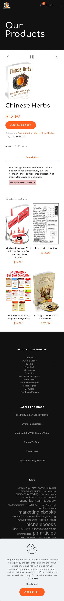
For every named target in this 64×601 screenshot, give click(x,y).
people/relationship (45, 528)
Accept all (32, 592)
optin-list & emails (23, 528)
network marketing (27, 520)
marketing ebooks (37, 512)
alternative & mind (44, 488)
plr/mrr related (24, 534)
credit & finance (28, 497)
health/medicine (16, 505)
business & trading (27, 494)
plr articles (44, 533)
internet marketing (41, 505)
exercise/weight (47, 497)
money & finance (21, 516)
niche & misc (19, 136)
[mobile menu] (59, 5)
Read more (32, 584)
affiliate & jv (24, 488)
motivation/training (44, 516)
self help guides (47, 537)
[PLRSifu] (6, 5)
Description (32, 157)
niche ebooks (41, 524)
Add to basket (20, 125)
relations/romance (29, 537)
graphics (26, 500)
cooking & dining (48, 494)
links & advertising (47, 508)
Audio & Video (25, 133)
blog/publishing (49, 491)
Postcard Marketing (46, 248)
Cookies (34, 578)
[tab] (32, 157)
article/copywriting (30, 491)
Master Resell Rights (44, 133)
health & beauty (45, 500)
